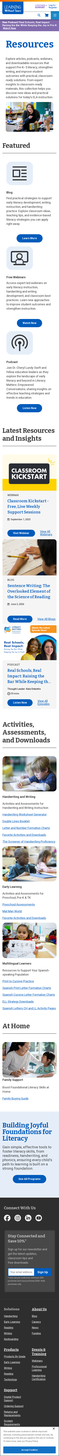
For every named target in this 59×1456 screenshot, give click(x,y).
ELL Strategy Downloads (18, 1001)
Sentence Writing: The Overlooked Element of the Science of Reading (28, 591)
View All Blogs (46, 619)
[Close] (53, 1428)
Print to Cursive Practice (18, 981)
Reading (8, 1327)
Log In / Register (53, 6)
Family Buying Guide (15, 1098)
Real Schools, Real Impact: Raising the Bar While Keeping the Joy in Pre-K (28, 676)
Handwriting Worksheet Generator (24, 814)
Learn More (29, 238)
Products (11, 1350)
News (35, 1327)
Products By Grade (14, 1356)
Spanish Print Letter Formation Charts (26, 988)
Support (10, 1390)
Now (47, 15)
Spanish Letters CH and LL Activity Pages (29, 1008)
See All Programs (29, 1179)
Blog (34, 1316)
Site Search (39, 15)
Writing (8, 1333)
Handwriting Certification (39, 1377)
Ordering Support (13, 1406)
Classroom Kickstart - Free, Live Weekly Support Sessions (28, 506)
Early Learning (12, 1321)
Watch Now (9, 28)
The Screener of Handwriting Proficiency (28, 841)
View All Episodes (44, 702)
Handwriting (11, 1316)
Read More (20, 619)
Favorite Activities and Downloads (24, 835)
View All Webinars (46, 533)
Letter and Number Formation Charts (26, 828)
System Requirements (12, 1422)
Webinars (37, 1360)
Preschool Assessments (18, 904)
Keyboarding (11, 1339)
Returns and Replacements (12, 1413)
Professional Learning (39, 1368)
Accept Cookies (29, 1450)
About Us (39, 1309)
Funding (36, 1333)
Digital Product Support (12, 1398)
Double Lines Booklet (16, 821)
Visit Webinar (21, 533)
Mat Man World (12, 911)
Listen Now (29, 408)
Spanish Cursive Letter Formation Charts (28, 994)
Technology (10, 1379)
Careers (36, 1321)
